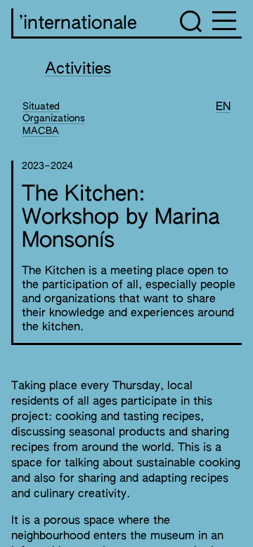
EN (223, 107)
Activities (78, 69)
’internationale (78, 24)
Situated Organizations (53, 113)
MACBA (40, 131)
